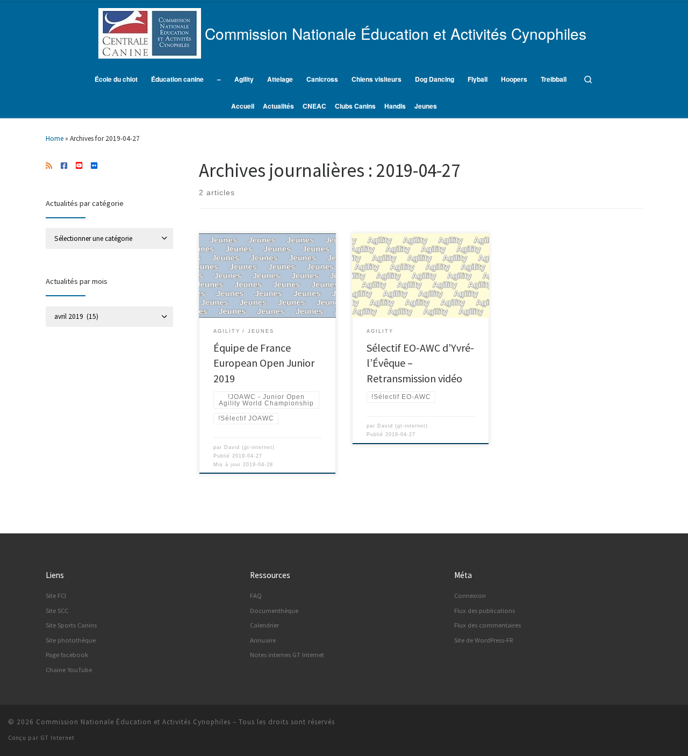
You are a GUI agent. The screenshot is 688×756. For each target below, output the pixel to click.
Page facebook (67, 655)
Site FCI (56, 595)
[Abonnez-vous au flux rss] (49, 166)
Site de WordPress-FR (483, 640)
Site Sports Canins (71, 625)
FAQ (256, 595)
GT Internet (57, 737)
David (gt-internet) (249, 447)
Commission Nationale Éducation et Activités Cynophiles (133, 721)
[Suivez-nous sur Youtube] (79, 166)
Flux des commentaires (487, 625)
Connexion (470, 595)
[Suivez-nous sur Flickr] (94, 166)
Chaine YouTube (69, 670)
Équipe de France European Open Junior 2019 (263, 362)
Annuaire (263, 640)
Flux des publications (484, 611)
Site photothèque (71, 640)
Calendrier (264, 625)
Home (54, 138)
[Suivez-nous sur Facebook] (64, 166)
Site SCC (57, 611)
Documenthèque (274, 611)
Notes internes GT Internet (287, 655)
